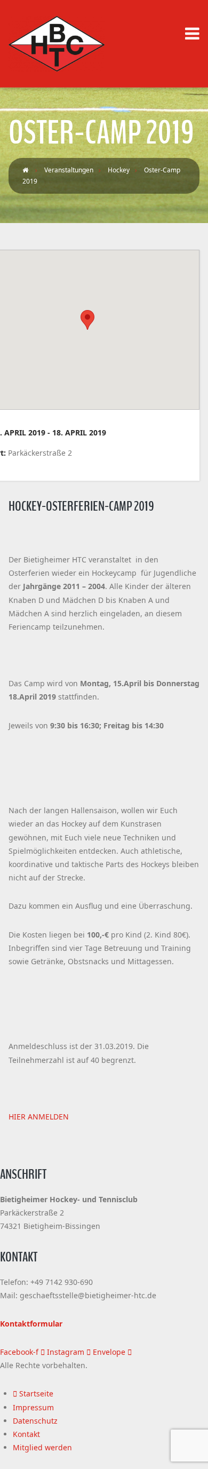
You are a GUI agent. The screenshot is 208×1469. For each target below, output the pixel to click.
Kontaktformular (31, 1324)
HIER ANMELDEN (39, 1116)
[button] (87, 320)
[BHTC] (57, 44)
